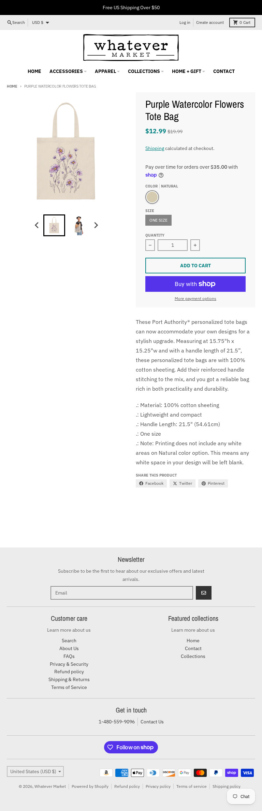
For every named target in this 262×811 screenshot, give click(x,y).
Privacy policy (158, 786)
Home (12, 86)
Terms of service (191, 786)
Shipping (154, 148)
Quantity (154, 235)
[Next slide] (96, 225)
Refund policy (127, 786)
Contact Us (152, 722)
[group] (54, 225)
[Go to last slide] (37, 225)
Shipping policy (227, 786)
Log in (184, 22)
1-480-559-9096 (117, 722)
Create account (210, 22)
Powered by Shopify (90, 786)
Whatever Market (50, 786)
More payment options (195, 298)
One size (158, 220)
